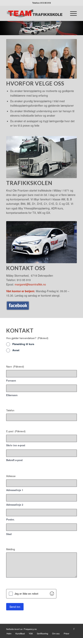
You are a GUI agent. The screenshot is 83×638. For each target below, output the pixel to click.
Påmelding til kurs (23, 344)
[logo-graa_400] (34, 13)
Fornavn (11, 380)
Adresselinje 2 (14, 504)
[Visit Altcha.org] (52, 595)
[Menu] (71, 13)
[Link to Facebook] (74, 629)
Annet (15, 350)
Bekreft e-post (14, 460)
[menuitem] (71, 13)
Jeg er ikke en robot (26, 593)
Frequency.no (30, 629)
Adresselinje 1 (14, 490)
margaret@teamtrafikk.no (30, 284)
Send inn (14, 607)
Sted (9, 534)
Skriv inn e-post (15, 445)
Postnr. (10, 519)
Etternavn (12, 395)
